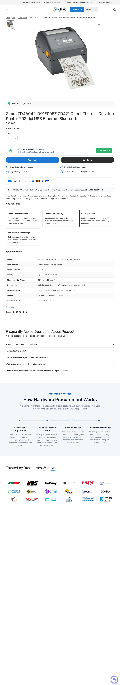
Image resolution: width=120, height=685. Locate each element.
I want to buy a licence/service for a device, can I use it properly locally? (37, 371)
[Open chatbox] (114, 679)
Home (8, 17)
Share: (8, 312)
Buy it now (87, 160)
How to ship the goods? (16, 351)
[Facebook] (13, 312)
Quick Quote (77, 10)
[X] (16, 312)
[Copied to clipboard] (26, 312)
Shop (13, 17)
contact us (60, 336)
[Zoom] (99, 23)
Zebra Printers (22, 17)
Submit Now (103, 151)
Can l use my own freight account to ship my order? (28, 357)
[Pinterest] (20, 312)
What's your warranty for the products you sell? (26, 364)
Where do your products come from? (21, 344)
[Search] (95, 9)
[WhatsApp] (23, 312)
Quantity (9, 133)
